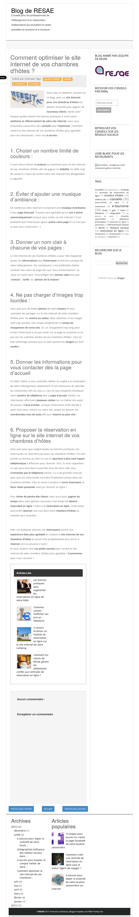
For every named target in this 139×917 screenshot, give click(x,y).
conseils (68, 79)
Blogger (121, 278)
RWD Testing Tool (95, 911)
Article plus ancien (75, 808)
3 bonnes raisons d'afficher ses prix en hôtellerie (40, 614)
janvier (18, 901)
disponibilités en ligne (107, 202)
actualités (99, 189)
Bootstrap (64, 911)
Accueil (48, 808)
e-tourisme (34, 84)
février (18, 897)
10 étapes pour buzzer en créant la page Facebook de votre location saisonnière (68, 840)
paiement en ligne (118, 222)
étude (104, 210)
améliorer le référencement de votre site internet (38, 121)
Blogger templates (76, 911)
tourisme (112, 236)
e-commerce (19, 84)
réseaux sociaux (119, 227)
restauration (115, 233)
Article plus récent (21, 808)
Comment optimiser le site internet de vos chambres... (29, 874)
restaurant (100, 233)
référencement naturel (118, 224)
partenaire (99, 224)
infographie (115, 213)
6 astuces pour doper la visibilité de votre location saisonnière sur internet (68, 882)
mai (16, 885)
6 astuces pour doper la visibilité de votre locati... (30, 842)
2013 (14, 905)
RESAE (102, 227)
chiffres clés (100, 199)
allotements (112, 190)
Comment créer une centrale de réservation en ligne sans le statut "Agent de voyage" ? (68, 861)
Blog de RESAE (32, 10)
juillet (17, 834)
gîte (114, 210)
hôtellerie (99, 213)
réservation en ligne (112, 230)
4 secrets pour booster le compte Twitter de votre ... (31, 863)
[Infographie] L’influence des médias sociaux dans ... (30, 853)
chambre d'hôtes (52, 79)
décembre (20, 830)
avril (17, 889)
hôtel (122, 210)
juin (16, 881)
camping (125, 189)
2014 (14, 826)
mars (17, 893)
